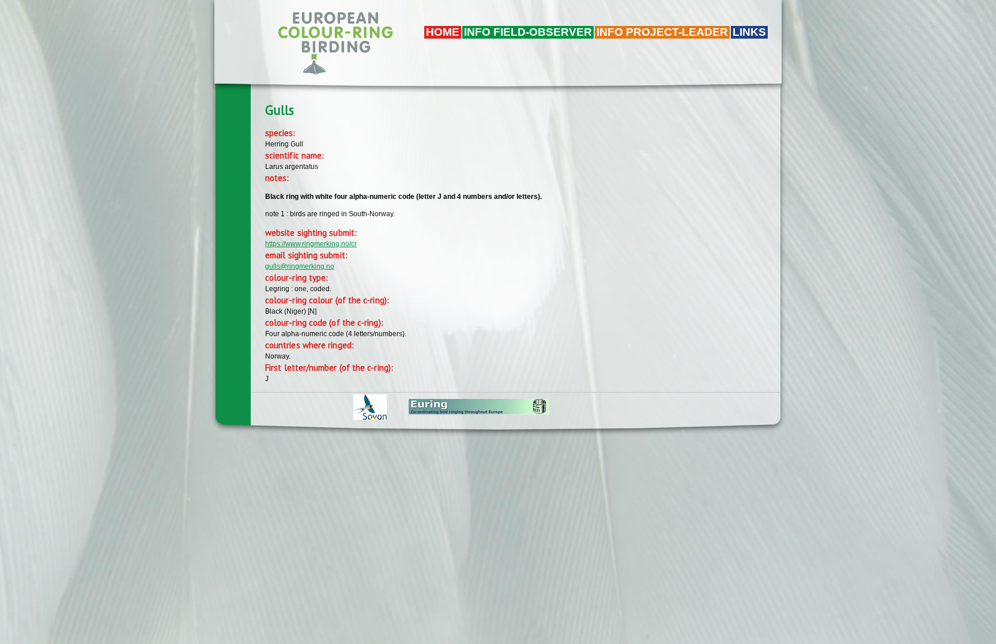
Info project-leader (662, 32)
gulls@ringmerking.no (299, 266)
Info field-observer (528, 32)
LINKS (749, 32)
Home (442, 32)
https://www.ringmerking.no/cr (311, 244)
